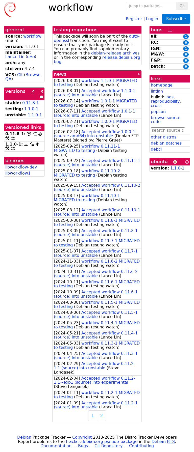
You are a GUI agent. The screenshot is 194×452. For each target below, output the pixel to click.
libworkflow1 (18, 173)
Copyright (82, 437)
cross (156, 105)
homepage (162, 85)
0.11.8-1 (30, 102)
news (60, 74)
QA (8, 78)
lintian (157, 91)
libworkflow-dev (21, 167)
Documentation (55, 445)
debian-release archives (115, 53)
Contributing (141, 445)
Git (20, 74)
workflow (32, 36)
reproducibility (165, 101)
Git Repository (108, 445)
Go (182, 6)
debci (156, 149)
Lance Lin (15, 56)
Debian (24, 437)
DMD (31, 57)
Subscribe (176, 18)
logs (169, 97)
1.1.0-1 (31, 108)
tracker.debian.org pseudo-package (102, 441)
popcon (158, 111)
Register (134, 18)
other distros (163, 137)
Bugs (83, 445)
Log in (152, 18)
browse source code (165, 119)
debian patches (166, 143)
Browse (33, 74)
